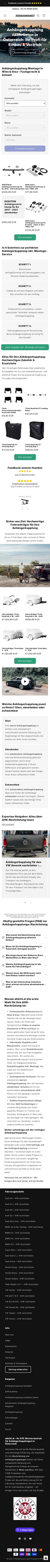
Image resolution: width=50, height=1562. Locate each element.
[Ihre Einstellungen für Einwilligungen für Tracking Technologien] (46, 1558)
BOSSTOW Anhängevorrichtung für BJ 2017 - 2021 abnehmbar (13, 207)
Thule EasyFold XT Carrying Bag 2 (33, 446)
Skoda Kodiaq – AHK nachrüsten (19, 1279)
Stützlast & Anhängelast (16, 1363)
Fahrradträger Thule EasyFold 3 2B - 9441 (34, 615)
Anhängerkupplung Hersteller (18, 1386)
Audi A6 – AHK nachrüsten (17, 1210)
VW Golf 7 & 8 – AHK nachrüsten (20, 1296)
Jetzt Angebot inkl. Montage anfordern (25, 347)
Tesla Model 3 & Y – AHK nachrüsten (21, 1284)
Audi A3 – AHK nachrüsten (17, 1204)
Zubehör (9, 1423)
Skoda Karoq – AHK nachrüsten (19, 1273)
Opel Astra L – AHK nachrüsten (19, 1256)
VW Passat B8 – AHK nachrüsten (20, 1307)
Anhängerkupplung (14, 1412)
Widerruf (9, 1352)
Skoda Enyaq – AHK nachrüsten (19, 1267)
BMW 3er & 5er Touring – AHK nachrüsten (24, 1227)
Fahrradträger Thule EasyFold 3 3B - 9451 (10, 615)
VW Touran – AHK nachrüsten (18, 1319)
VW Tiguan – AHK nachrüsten (18, 1313)
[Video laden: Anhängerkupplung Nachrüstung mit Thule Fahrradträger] (25, 681)
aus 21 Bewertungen (25, 474)
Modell (8, 110)
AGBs (7, 1340)
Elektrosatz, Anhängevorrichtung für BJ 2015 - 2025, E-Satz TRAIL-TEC (35, 224)
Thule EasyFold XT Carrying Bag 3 (9, 446)
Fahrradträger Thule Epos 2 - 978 (36, 649)
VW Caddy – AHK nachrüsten (18, 1290)
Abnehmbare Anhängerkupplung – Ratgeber (20, 1404)
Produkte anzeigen (25, 148)
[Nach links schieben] (19, 902)
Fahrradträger (11, 1418)
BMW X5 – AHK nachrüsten (17, 1238)
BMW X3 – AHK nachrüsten (17, 1233)
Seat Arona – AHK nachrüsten (18, 1261)
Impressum (10, 1358)
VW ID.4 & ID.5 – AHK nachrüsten (20, 1301)
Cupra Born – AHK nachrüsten (18, 1250)
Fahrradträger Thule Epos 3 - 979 (12, 649)
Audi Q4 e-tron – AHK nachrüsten (20, 1221)
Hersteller (10, 98)
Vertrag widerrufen (18, 1369)
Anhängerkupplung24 (21, 1559)
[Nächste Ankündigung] (45, 3)
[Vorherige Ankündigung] (5, 3)
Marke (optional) (13, 135)
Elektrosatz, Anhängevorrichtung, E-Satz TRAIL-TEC (35, 187)
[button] (5, 15)
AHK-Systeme (11, 1391)
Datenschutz (11, 1346)
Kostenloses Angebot (25, 52)
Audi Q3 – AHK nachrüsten (17, 1215)
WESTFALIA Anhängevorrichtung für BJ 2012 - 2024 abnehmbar (13, 187)
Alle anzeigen (25, 237)
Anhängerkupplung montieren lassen (21, 1397)
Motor (8, 123)
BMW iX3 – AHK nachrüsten (17, 1244)
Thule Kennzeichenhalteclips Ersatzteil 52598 (11, 410)
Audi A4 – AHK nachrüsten (17, 1198)
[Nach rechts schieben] (30, 902)
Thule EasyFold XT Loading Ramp (36, 409)
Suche (8, 1429)
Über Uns (9, 1335)
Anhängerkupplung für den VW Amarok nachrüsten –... (24, 864)
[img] (25, 471)
